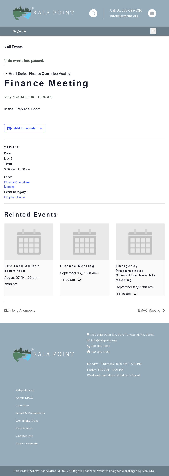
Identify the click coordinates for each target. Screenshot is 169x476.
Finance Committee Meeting (17, 184)
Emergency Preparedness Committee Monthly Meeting (136, 273)
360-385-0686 (100, 352)
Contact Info (24, 436)
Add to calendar (25, 128)
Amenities (22, 405)
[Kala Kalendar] (152, 13)
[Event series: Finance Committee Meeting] (79, 279)
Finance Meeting (77, 266)
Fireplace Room (14, 197)
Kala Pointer (24, 428)
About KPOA (24, 398)
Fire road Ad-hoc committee (22, 268)
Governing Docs (27, 420)
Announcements (27, 443)
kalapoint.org (25, 390)
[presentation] (28, 242)
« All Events (13, 46)
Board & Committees (30, 413)
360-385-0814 (132, 10)
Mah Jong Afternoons (19, 310)
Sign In (19, 31)
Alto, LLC (148, 471)
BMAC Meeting (149, 310)
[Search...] (93, 13)
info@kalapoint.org (124, 16)
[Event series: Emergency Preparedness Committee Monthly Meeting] (135, 293)
